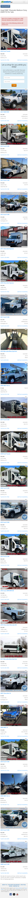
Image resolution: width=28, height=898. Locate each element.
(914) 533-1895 (5, 120)
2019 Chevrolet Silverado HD (9, 625)
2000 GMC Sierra (5, 385)
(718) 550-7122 (5, 804)
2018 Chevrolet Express (7, 283)
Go (13, 85)
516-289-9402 (5, 360)
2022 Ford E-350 (5, 488)
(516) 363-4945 (5, 668)
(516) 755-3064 (5, 736)
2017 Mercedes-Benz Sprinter (9, 659)
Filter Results (4, 6)
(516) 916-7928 (5, 60)
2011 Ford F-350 (5, 317)
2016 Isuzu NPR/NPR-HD (7, 590)
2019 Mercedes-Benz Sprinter (9, 351)
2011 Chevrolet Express (7, 248)
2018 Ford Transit (5, 51)
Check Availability (23, 60)
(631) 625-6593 (5, 223)
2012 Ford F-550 (5, 830)
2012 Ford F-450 (5, 214)
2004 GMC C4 (4, 727)
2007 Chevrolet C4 (6, 693)
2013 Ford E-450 (5, 146)
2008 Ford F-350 (5, 864)
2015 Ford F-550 (5, 522)
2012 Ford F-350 (5, 180)
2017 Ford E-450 (5, 419)
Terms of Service (19, 888)
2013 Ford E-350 (5, 556)
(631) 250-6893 (5, 257)
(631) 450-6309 (5, 599)
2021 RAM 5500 (5, 112)
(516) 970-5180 (5, 189)
